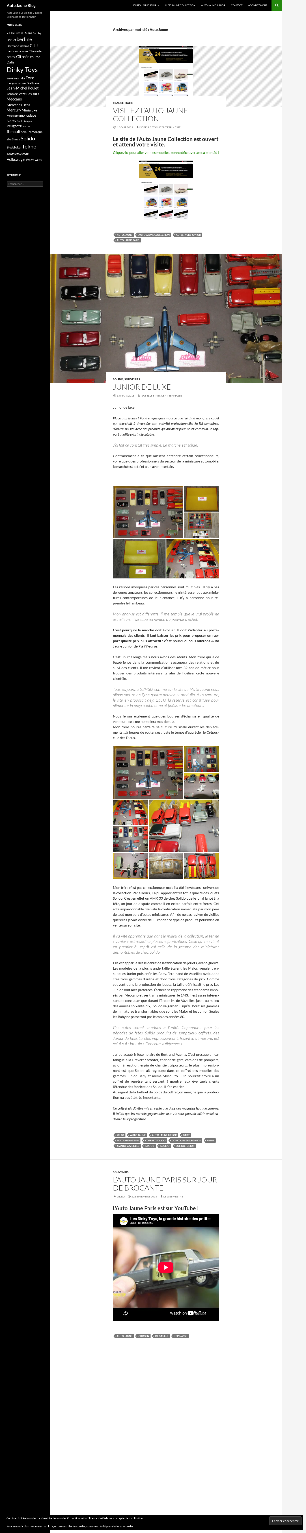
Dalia (11, 62)
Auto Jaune (124, 234)
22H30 (120, 1135)
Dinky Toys (22, 69)
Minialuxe (29, 110)
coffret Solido (155, 1140)
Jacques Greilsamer (28, 83)
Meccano (14, 99)
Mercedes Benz (18, 104)
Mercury (14, 110)
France (118, 103)
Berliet (11, 40)
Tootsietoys (15, 154)
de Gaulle (161, 1336)
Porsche (25, 126)
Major (149, 1145)
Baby (186, 1135)
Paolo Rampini (24, 121)
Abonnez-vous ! (258, 5)
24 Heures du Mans (19, 33)
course (35, 57)
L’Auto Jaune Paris (144, 5)
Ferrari (16, 78)
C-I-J (34, 45)
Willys (38, 159)
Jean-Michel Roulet (23, 88)
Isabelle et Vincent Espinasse (160, 127)
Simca (16, 139)
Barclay (36, 33)
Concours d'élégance (186, 1140)
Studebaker (14, 147)
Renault (14, 131)
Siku (9, 139)
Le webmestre (173, 1196)
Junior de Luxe (142, 386)
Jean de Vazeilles (128, 1145)
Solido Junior (185, 1145)
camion (12, 51)
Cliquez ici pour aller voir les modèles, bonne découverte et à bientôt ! (166, 152)
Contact (236, 5)
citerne (11, 57)
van (26, 153)
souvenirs (132, 379)
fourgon (12, 83)
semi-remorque (32, 132)
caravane (22, 51)
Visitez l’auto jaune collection (150, 114)
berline (24, 39)
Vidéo (120, 1196)
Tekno (29, 146)
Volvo (30, 159)
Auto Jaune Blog (21, 5)
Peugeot (13, 126)
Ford (30, 77)
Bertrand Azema (128, 1140)
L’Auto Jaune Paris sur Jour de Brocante (165, 1183)
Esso (9, 78)
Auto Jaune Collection (180, 5)
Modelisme (13, 115)
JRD (35, 94)
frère (210, 1140)
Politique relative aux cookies (116, 1526)
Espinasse (181, 1336)
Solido (118, 379)
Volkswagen (17, 159)
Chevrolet (36, 51)
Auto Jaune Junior (213, 5)
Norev (11, 120)
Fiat (23, 78)
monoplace (28, 115)
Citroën (143, 1336)
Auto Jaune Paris (128, 240)
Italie (129, 103)
